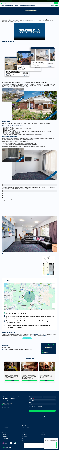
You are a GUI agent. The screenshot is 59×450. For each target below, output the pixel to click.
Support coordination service (6, 423)
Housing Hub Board (5, 438)
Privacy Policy (40, 406)
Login (56, 5)
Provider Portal (45, 335)
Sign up (52, 5)
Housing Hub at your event (25, 427)
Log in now (4, 349)
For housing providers (31, 5)
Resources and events (9, 5)
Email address (31, 398)
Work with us (4, 434)
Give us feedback (24, 436)
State (30, 402)
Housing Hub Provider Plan (38, 334)
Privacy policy (43, 434)
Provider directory (24, 434)
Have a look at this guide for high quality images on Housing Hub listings (12, 125)
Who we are (4, 432)
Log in (22, 438)
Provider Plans (27, 338)
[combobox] (42, 404)
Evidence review (4, 425)
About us (16, 5)
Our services (3, 5)
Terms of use (42, 432)
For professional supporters (23, 5)
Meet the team (4, 436)
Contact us (23, 432)
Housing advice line (5, 427)
